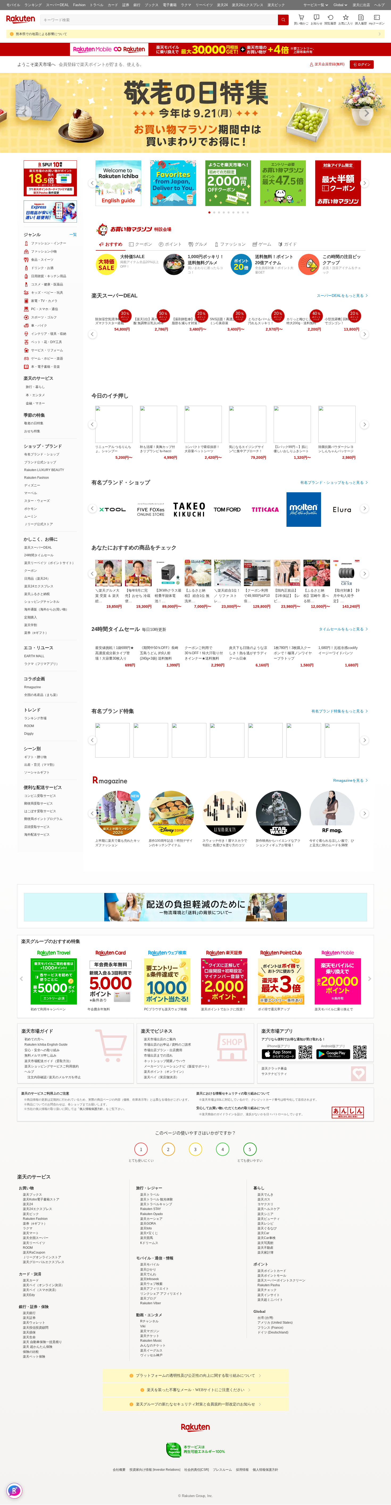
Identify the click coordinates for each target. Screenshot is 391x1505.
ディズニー (32, 485)
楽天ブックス (32, 1194)
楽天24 (222, 5)
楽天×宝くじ (149, 1233)
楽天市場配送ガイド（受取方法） (48, 1061)
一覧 (73, 234)
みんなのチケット (153, 1345)
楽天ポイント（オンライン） (164, 1072)
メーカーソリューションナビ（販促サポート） (177, 1066)
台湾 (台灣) (265, 1318)
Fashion (79, 5)
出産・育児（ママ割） (40, 765)
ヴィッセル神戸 (151, 1355)
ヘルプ (379, 5)
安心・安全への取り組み (42, 1050)
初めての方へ (34, 1039)
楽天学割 (30, 625)
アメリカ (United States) (275, 1322)
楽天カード (31, 1280)
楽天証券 (29, 1318)
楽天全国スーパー (35, 1238)
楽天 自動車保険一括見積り (42, 1342)
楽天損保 (29, 1332)
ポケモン (30, 509)
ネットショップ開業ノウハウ (164, 1061)
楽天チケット (149, 1336)
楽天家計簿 (265, 1252)
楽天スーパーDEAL (38, 547)
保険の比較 (31, 1352)
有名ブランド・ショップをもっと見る (332, 482)
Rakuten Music (151, 1340)
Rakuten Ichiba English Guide (46, 1044)
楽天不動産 (265, 1248)
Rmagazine (32, 687)
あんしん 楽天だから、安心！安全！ (348, 1112)
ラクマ (186, 5)
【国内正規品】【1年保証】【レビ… (287, 595)
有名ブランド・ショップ (41, 454)
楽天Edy (29, 1295)
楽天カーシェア (151, 1219)
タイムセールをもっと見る (341, 629)
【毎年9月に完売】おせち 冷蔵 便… (137, 595)
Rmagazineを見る (348, 780)
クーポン (30, 570)
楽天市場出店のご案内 (160, 1039)
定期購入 (30, 617)
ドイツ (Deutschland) (272, 1332)
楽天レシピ (265, 1223)
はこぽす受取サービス (40, 811)
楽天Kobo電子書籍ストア (41, 1199)
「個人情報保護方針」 (91, 1108)
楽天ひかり (148, 1269)
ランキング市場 (35, 718)
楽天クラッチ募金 (274, 1068)
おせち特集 (32, 431)
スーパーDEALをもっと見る (340, 295)
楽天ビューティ (268, 1219)
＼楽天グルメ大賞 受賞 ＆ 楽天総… (107, 595)
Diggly (29, 734)
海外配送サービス (37, 834)
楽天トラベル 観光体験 (156, 1199)
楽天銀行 (29, 1313)
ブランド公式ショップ (40, 462)
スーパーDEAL (57, 5)
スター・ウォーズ (37, 501)
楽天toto (146, 1228)
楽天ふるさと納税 (37, 594)
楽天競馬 (146, 1238)
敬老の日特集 (33, 423)
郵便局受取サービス (38, 803)
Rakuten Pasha (268, 1285)
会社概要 (119, 1470)
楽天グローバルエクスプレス (43, 1262)
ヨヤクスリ (265, 1204)
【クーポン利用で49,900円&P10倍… (257, 595)
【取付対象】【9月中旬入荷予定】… (346, 595)
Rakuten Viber (150, 1303)
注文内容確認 (37, 1077)
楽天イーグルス (151, 1350)
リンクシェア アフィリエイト (161, 1294)
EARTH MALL (34, 656)
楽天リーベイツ (34, 1243)
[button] (316, 19)
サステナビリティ (274, 1074)
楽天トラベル (149, 1194)
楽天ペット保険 (34, 1356)
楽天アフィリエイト (154, 1288)
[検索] (283, 20)
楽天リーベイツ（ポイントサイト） (49, 563)
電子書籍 (170, 5)
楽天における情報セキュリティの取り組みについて (233, 1093)
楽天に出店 (361, 5)
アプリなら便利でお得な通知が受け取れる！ (293, 1039)
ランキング (33, 5)
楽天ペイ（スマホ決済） (40, 1290)
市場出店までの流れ (158, 1055)
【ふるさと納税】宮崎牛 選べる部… (316, 595)
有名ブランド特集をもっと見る (337, 711)
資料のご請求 (181, 1044)
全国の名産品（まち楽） (41, 695)
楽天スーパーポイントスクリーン (281, 1280)
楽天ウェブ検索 (151, 1284)
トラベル (96, 5)
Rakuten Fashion (36, 478)
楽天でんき (265, 1194)
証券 (125, 5)
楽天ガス (263, 1199)
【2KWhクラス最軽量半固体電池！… (168, 595)
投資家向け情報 (141, 1470)
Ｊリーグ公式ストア (38, 524)
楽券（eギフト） (36, 633)
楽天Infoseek (149, 1279)
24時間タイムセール (38, 555)
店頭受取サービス (37, 827)
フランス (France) (270, 1327)
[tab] (111, 244)
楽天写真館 (265, 1243)
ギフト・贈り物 (35, 757)
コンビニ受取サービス (40, 796)
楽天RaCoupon (34, 1252)
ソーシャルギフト (37, 772)
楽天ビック (276, 5)
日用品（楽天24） (37, 578)
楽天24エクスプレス (247, 5)
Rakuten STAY (150, 1209)
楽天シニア (265, 1214)
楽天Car (263, 1233)
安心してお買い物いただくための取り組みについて (233, 1108)
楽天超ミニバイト (270, 1300)
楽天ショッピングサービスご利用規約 (51, 1066)
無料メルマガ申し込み (40, 1055)
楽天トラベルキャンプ (156, 1204)
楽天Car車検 (266, 1238)
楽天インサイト (268, 1295)
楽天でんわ (148, 1274)
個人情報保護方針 (265, 1470)
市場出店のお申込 (156, 1044)
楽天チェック (267, 1290)
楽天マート (31, 1233)
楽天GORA (148, 1223)
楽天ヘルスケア (268, 1209)
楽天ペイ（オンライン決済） (43, 1285)
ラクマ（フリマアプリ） (41, 664)
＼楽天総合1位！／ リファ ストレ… (227, 595)
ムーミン (30, 516)
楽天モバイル (149, 1264)
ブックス (152, 5)
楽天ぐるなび (267, 1228)
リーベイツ (204, 5)
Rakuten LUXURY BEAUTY (44, 470)
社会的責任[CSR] (196, 1470)
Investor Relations (166, 1470)
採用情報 (242, 1470)
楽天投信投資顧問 (35, 1327)
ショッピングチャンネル (41, 602)
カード (113, 5)
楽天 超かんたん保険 (37, 1347)
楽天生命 (29, 1337)
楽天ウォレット (34, 1322)
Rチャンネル (149, 1321)
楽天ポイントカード (271, 1271)
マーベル (30, 493)
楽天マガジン (149, 1331)
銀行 (137, 5)
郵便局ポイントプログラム (43, 819)
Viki (142, 1326)
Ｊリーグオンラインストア (42, 1257)
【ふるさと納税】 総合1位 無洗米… (197, 595)
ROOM (29, 726)
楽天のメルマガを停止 (65, 1077)
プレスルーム (222, 1470)
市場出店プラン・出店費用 (163, 1050)
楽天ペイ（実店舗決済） (161, 1077)
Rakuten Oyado (151, 1214)
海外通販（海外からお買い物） (46, 609)
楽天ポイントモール (271, 1275)
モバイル (13, 5)
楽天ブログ (148, 1298)
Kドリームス (149, 1243)
